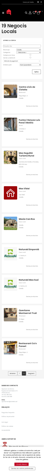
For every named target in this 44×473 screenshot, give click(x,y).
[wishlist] (34, 12)
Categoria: (6, 52)
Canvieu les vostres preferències (22, 468)
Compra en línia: (9, 55)
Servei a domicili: (9, 58)
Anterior (13, 373)
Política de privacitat (8, 416)
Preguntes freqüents (8, 412)
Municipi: (6, 50)
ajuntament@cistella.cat (9, 401)
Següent (31, 373)
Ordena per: (7, 65)
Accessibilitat (6, 430)
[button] (26, 13)
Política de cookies (7, 426)
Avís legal (5, 422)
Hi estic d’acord (21, 464)
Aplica (36, 72)
